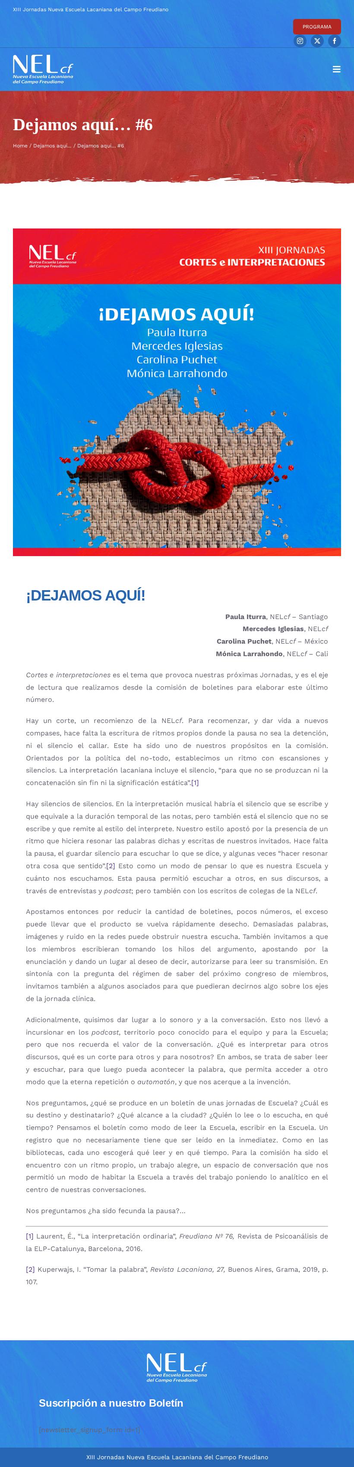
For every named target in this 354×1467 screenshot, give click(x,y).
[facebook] (334, 40)
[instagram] (300, 40)
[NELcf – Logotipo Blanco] (43, 58)
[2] (110, 866)
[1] (195, 783)
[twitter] (317, 40)
